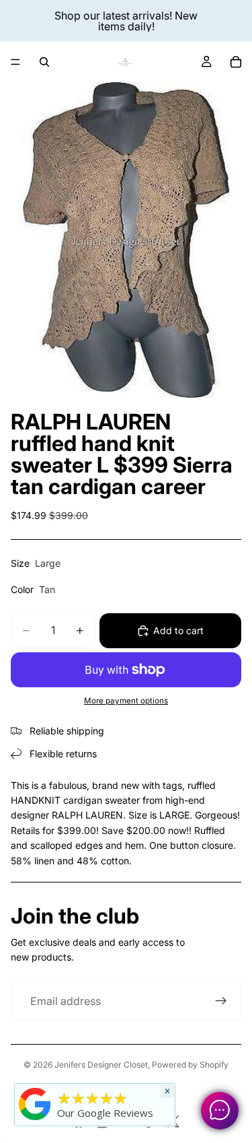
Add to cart (178, 630)
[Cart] (236, 62)
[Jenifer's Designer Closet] (34, 1104)
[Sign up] (221, 1001)
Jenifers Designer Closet (101, 1065)
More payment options (126, 700)
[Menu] (15, 61)
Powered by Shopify (190, 1065)
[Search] (44, 62)
